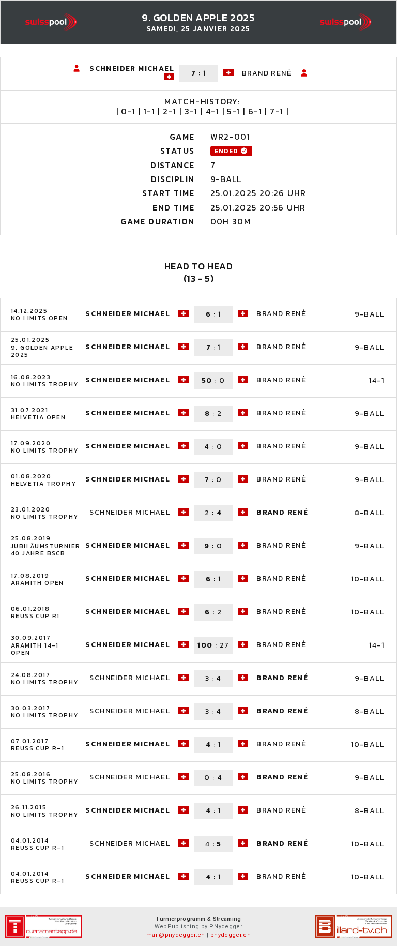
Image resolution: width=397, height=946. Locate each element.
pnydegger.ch (230, 935)
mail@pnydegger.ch (175, 935)
